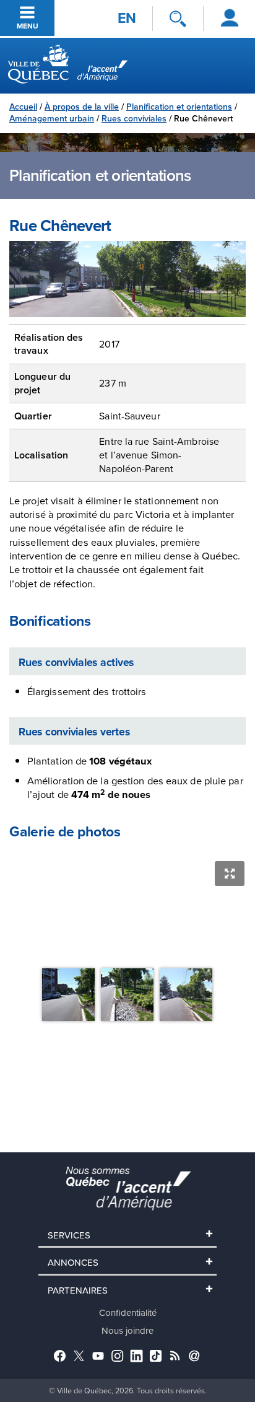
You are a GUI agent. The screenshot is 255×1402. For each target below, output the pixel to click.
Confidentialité (128, 1312)
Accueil (23, 106)
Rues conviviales (134, 118)
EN (127, 17)
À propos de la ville (82, 106)
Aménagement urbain (51, 118)
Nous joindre (127, 1330)
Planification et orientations (179, 106)
